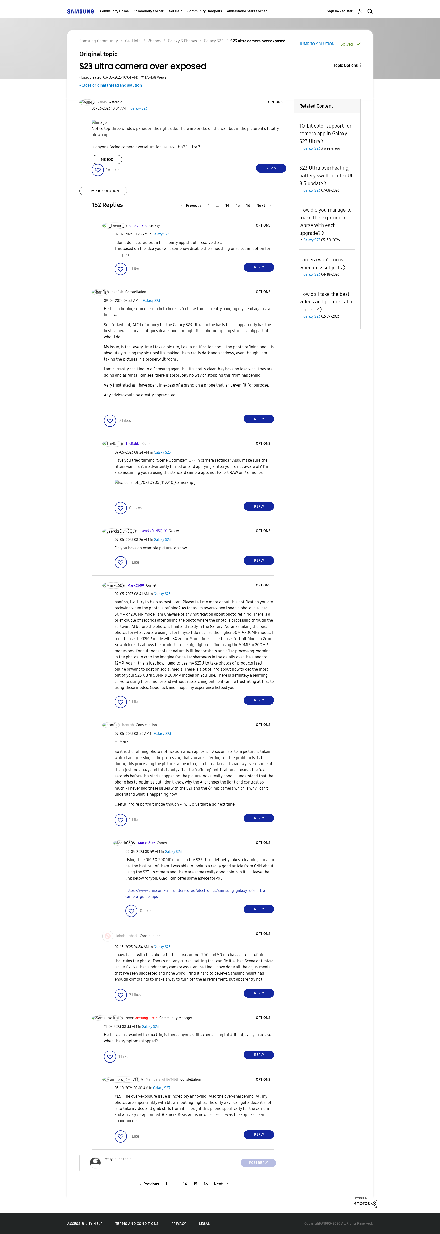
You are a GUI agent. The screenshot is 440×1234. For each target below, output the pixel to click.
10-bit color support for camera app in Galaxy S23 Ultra (325, 133)
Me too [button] (107, 159)
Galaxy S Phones (182, 40)
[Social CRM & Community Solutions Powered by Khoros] (365, 1202)
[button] (278, 102)
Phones (154, 40)
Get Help (175, 11)
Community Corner (149, 11)
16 (248, 205)
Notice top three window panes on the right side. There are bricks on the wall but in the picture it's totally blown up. (185, 131)
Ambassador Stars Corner (247, 11)
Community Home (114, 11)
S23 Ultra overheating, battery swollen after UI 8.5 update (325, 176)
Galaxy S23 (213, 40)
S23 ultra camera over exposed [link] (257, 40)
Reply (271, 168)
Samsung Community (98, 40)
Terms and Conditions (137, 1224)
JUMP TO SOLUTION (317, 44)
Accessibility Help (85, 1224)
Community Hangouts (204, 11)
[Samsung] (80, 11)
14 (227, 205)
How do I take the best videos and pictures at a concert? (325, 302)
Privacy (178, 1224)
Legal (204, 1224)
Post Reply (258, 1163)
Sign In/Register (340, 11)
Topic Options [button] (346, 65)
